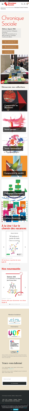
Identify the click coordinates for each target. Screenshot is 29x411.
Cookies (10, 399)
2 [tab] (11, 264)
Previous (3, 247)
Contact (15, 399)
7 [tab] (18, 264)
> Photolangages (11, 152)
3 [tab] (12, 264)
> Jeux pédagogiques (13, 197)
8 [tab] (19, 264)
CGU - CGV (4, 399)
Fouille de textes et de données (12, 401)
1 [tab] (9, 264)
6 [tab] (16, 264)
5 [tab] (15, 264)
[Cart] (27, 4)
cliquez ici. (11, 368)
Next (25, 247)
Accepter (16, 409)
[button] (10, 42)
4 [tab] (14, 264)
